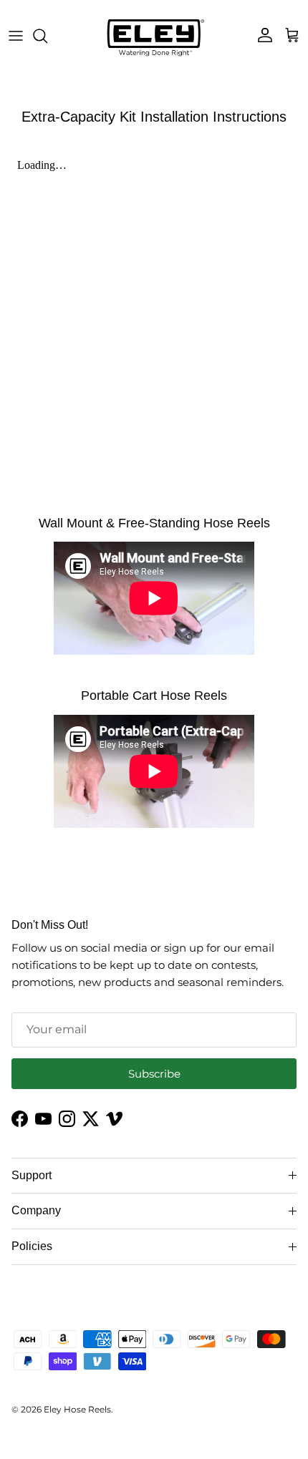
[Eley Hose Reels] (154, 35)
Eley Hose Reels (77, 1409)
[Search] (47, 36)
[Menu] (16, 36)
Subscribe (154, 1073)
